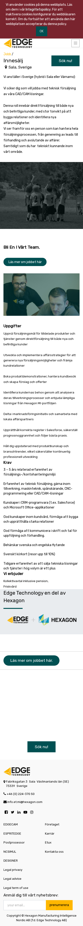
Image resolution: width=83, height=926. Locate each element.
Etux (48, 842)
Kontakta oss (54, 851)
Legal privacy (12, 869)
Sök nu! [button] (65, 60)
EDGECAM (10, 824)
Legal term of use (15, 888)
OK (42, 31)
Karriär (49, 833)
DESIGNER (10, 860)
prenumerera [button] (59, 905)
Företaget (52, 824)
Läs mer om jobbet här (25, 262)
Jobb (7, 54)
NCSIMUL (9, 851)
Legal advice (12, 878)
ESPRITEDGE (12, 833)
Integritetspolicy (38, 9)
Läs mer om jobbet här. (31, 660)
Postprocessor (14, 842)
